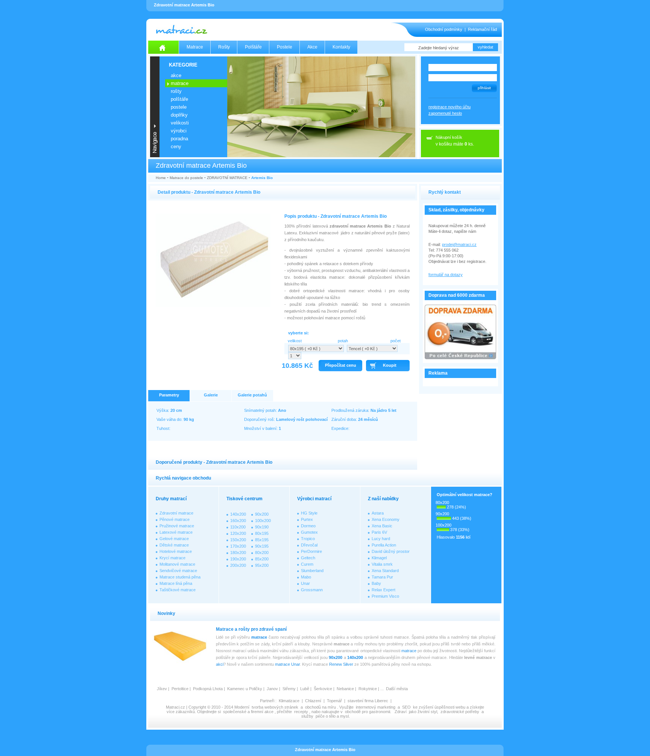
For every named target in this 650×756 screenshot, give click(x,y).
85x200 (262, 559)
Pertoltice (180, 688)
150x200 (238, 539)
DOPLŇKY (179, 115)
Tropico (308, 538)
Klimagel (379, 558)
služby (307, 716)
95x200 (262, 565)
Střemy (289, 688)
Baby (376, 583)
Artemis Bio (262, 178)
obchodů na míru (320, 707)
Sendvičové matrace (178, 570)
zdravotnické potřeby (459, 711)
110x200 (238, 527)
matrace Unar (287, 664)
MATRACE (179, 83)
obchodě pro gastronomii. (368, 711)
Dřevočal (309, 545)
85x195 (262, 539)
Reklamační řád (482, 29)
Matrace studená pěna (179, 577)
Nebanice (345, 688)
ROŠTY (176, 91)
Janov (272, 688)
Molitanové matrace (177, 564)
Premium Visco (385, 596)
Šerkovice (323, 688)
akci (219, 664)
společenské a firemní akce (248, 711)
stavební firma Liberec (368, 700)
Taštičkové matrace (177, 589)
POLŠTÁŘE (179, 99)
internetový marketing (375, 707)
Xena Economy (385, 519)
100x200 (263, 520)
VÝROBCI (179, 131)
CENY (176, 146)
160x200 (238, 520)
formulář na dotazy (445, 274)
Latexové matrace (176, 532)
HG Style (309, 513)
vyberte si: (298, 333)
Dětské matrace (174, 545)
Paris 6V (379, 532)
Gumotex (309, 532)
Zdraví (401, 711)
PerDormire (311, 551)
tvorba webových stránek (275, 707)
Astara (378, 513)
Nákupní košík (449, 137)
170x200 (238, 546)
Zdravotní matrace (176, 513)
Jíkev (162, 688)
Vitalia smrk (382, 564)
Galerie (211, 395)
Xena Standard (385, 570)
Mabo (306, 577)
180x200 (238, 552)
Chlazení (313, 700)
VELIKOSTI (180, 123)
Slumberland (312, 570)
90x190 (262, 527)
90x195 (262, 546)
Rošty (224, 47)
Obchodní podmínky (443, 29)
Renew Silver (341, 664)
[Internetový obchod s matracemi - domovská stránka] (163, 47)
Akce (312, 47)
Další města (397, 688)
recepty (301, 711)
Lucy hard (381, 538)
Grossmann (312, 589)
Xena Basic (382, 526)
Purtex (307, 519)
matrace (259, 637)
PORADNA (179, 138)
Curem (307, 564)
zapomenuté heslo (445, 113)
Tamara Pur (382, 577)
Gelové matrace (174, 538)
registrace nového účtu (449, 107)
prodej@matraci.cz (459, 244)
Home (161, 178)
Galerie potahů (252, 395)
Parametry (169, 395)
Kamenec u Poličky (244, 688)
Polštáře (253, 47)
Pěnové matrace (174, 519)
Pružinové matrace (176, 526)
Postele (284, 47)
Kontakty (341, 47)
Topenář (334, 700)
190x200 (238, 559)
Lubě (304, 688)
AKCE (176, 75)
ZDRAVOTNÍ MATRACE (227, 178)
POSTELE (179, 107)
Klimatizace (289, 700)
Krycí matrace (172, 558)
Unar (305, 583)
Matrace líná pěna (175, 583)
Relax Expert (383, 589)
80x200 (262, 552)
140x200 (238, 514)
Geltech (308, 558)
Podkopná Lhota (208, 688)
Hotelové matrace (175, 551)
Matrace (195, 47)
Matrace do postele (186, 178)
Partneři (267, 700)
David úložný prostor (391, 551)
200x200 (238, 565)
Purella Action (384, 545)
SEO (406, 707)
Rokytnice (367, 688)
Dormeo (308, 526)
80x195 (262, 533)
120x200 (238, 533)
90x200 (262, 514)
